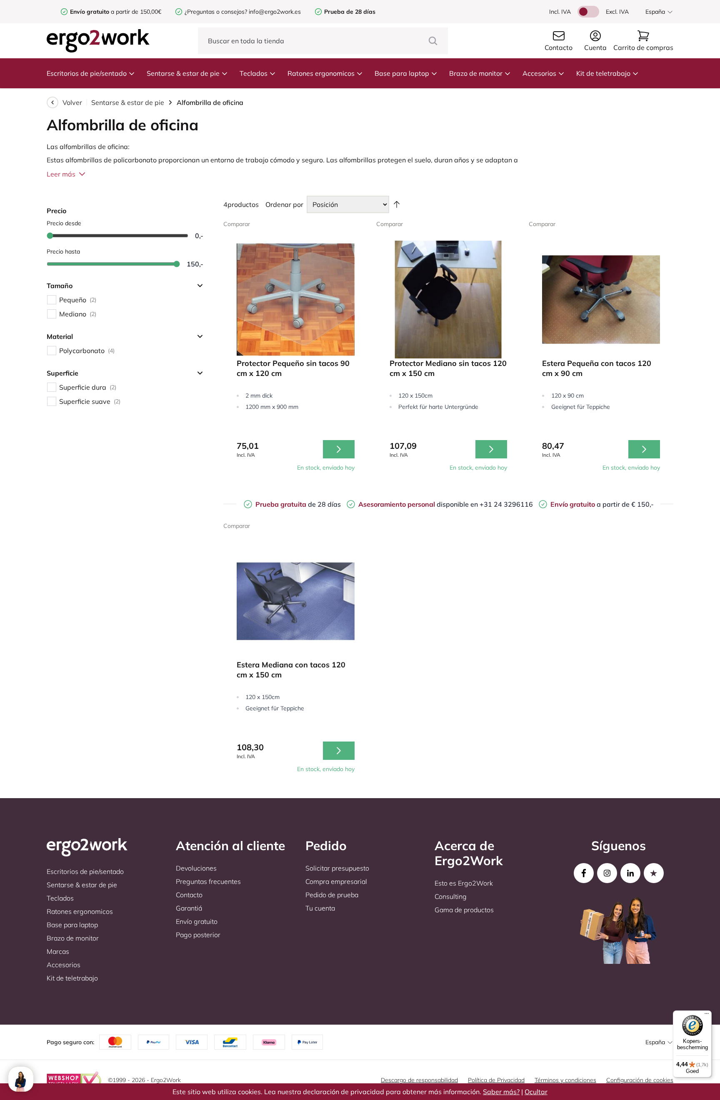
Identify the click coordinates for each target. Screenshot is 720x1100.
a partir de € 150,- (602, 504)
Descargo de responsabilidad (419, 1080)
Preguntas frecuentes (208, 881)
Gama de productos (464, 910)
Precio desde (64, 223)
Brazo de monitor (475, 73)
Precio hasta (63, 251)
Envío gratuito (197, 921)
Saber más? (501, 1092)
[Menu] (707, 1015)
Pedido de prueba (331, 895)
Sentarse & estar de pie (183, 73)
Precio (56, 211)
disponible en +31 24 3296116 (445, 504)
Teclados (254, 73)
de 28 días (298, 504)
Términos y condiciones (565, 1080)
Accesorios (539, 73)
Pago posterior (198, 935)
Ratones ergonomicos (321, 73)
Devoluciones (196, 868)
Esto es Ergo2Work (464, 883)
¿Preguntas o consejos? (216, 11)
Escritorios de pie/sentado (87, 73)
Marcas (58, 951)
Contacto (189, 895)
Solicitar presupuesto (337, 868)
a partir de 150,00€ (115, 11)
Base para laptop (402, 73)
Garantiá (189, 908)
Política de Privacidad (496, 1080)
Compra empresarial (336, 881)
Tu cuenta (320, 908)
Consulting (451, 896)
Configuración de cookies (639, 1080)
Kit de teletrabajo (603, 73)
